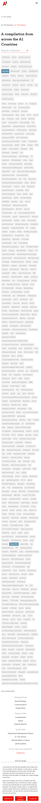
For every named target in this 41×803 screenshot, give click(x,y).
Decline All (8, 798)
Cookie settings (20, 798)
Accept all (32, 798)
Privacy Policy (12, 10)
